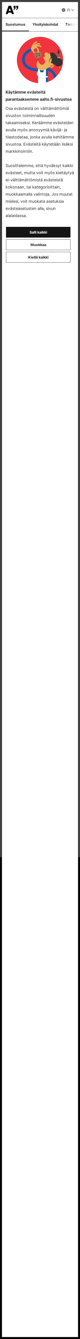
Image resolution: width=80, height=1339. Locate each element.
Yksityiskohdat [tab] (45, 24)
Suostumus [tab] (15, 24)
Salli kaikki (38, 232)
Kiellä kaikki (38, 257)
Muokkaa (38, 244)
